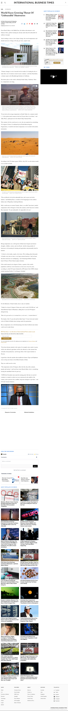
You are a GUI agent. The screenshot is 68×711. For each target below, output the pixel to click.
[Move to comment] (37, 24)
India (41, 692)
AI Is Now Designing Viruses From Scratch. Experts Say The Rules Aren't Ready (29, 582)
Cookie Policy (30, 698)
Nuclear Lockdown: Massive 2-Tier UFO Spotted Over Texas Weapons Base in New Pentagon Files (9, 602)
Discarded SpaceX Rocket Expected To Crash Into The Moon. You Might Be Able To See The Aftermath (51, 33)
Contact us (29, 692)
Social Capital (17, 692)
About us (29, 690)
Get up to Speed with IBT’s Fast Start (56, 59)
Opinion (2, 704)
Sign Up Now (57, 62)
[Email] (34, 24)
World (2, 690)
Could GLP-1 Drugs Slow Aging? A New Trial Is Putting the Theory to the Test (29, 503)
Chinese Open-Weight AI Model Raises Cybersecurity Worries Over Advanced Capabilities (10, 620)
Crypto (2, 702)
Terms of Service (32, 341)
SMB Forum (16, 694)
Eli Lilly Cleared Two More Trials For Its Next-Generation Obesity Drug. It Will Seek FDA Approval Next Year (29, 564)
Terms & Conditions (31, 694)
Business (3, 696)
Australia (42, 690)
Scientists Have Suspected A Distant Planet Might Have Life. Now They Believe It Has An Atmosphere (29, 602)
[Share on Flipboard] (29, 24)
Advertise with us (30, 700)
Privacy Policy (4, 342)
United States (43, 698)
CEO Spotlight (17, 700)
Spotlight (16, 696)
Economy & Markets (5, 694)
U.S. (2, 692)
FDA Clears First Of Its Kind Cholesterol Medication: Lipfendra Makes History (9, 564)
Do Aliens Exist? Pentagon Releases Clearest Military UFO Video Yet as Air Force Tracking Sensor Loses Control (51, 42)
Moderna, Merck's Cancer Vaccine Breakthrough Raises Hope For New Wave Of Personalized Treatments (51, 17)
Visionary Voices (17, 690)
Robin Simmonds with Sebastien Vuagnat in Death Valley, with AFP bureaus (9, 22)
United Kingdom (44, 696)
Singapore (42, 694)
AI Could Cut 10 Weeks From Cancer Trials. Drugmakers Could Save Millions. (28, 638)
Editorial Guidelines (29, 412)
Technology (3, 698)
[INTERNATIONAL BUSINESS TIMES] (34, 3)
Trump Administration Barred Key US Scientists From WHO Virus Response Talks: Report (28, 620)
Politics (2, 700)
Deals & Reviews (17, 702)
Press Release (17, 698)
